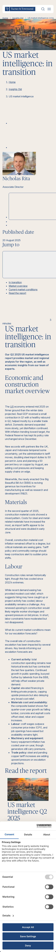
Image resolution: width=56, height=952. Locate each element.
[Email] (32, 147)
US (12, 406)
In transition (15, 282)
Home (5, 18)
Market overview (18, 285)
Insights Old (17, 18)
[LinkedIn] (32, 123)
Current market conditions (23, 289)
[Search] (43, 9)
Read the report (17, 293)
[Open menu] (49, 9)
